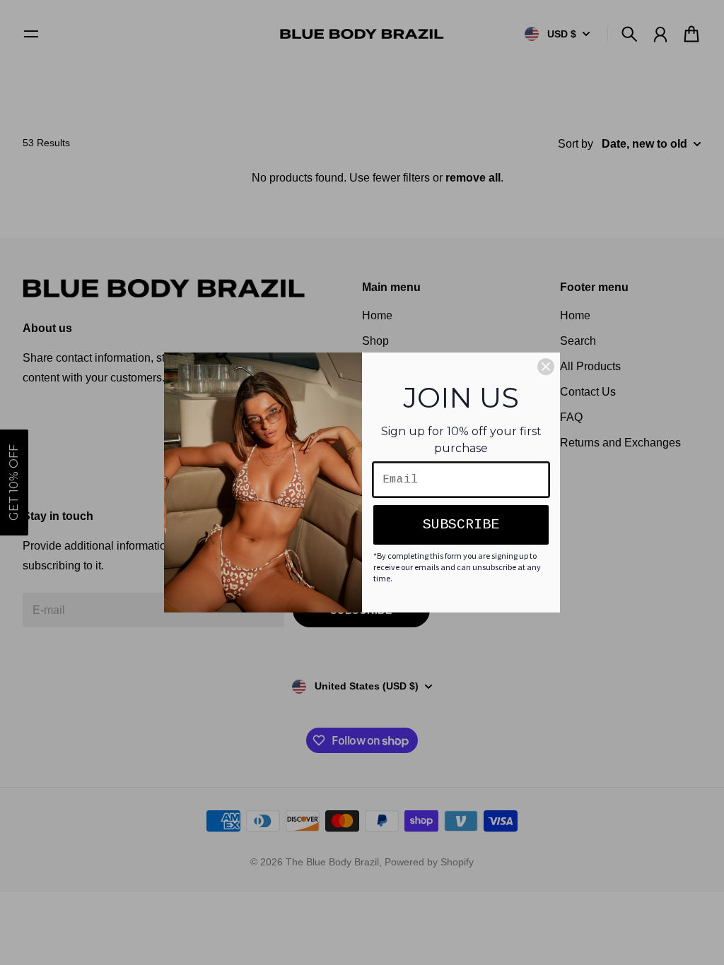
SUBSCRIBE (461, 524)
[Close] (545, 366)
